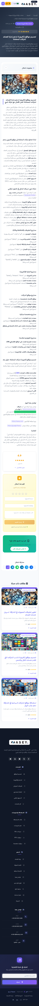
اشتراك (18, 982)
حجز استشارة (18, 895)
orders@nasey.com (17, 934)
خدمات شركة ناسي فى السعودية (16, 15)
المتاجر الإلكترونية (18, 780)
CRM (17, 373)
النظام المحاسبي (18, 792)
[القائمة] (3, 3)
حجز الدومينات (17, 826)
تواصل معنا (18, 877)
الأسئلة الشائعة (17, 871)
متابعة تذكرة (18, 889)
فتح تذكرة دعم (17, 883)
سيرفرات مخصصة (17, 843)
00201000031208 (29, 409)
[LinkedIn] (22, 567)
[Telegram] (12, 567)
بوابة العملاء (18, 859)
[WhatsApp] (17, 567)
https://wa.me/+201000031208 (25, 412)
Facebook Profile (29, 195)
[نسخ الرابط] (8, 567)
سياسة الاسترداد (9, 995)
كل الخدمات (18, 804)
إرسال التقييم (18, 522)
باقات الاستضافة (18, 820)
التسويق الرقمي (18, 798)
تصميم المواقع (18, 774)
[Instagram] (19, 759)
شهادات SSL (17, 832)
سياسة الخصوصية (28, 995)
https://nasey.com (17, 421)
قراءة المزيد (33, 628)
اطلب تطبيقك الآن (19, 549)
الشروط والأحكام (18, 995)
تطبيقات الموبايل (17, 786)
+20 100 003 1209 (17, 926)
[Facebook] (31, 567)
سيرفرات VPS (17, 837)
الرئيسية (36, 15)
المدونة (28, 15)
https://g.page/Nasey (14, 426)
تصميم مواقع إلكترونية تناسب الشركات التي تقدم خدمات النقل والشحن (20, 658)
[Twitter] (26, 567)
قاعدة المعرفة (17, 865)
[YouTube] (10, 759)
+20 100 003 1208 (17, 918)
